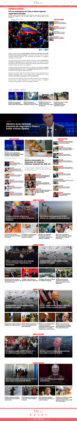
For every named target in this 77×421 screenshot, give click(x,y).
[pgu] (7, 194)
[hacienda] (55, 194)
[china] (30, 277)
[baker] (47, 277)
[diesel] (51, 33)
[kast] (13, 277)
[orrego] (47, 395)
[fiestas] (7, 170)
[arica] (55, 142)
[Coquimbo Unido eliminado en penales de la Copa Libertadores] (51, 23)
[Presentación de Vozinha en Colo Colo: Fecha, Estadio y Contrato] (30, 395)
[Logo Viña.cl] (38, 3)
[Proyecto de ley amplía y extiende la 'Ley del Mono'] (51, 38)
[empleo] (7, 164)
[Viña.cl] (5, 2)
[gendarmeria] (64, 277)
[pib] (7, 182)
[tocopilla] (55, 188)
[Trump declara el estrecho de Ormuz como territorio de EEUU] (7, 188)
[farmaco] (55, 155)
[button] (10, 90)
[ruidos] (55, 149)
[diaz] (51, 28)
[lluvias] (13, 395)
